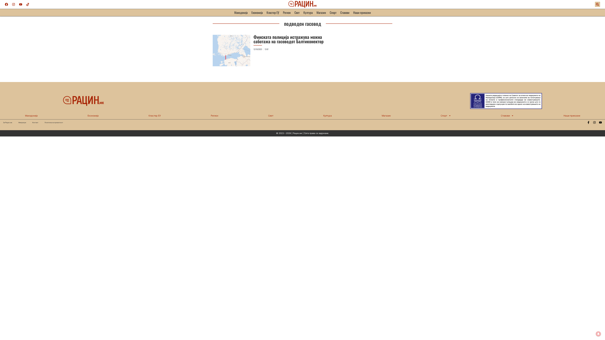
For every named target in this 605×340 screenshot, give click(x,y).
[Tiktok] (28, 4)
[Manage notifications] (598, 333)
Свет (297, 12)
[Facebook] (6, 4)
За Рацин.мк (7, 122)
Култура (308, 12)
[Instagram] (13, 4)
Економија (257, 12)
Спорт (333, 12)
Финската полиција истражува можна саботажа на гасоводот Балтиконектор (289, 39)
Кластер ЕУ (273, 12)
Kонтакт (35, 122)
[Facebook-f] (588, 122)
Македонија (241, 12)
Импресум (22, 122)
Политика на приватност (54, 122)
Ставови (344, 12)
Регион (287, 12)
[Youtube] (20, 4)
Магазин (321, 12)
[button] (597, 4)
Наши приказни (362, 12)
